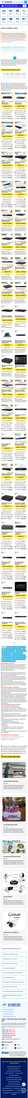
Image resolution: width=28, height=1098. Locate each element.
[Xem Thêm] (14, 57)
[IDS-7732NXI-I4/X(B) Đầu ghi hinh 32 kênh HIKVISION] (7, 262)
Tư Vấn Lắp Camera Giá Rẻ (10, 824)
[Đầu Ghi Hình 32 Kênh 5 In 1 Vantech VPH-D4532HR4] (21, 526)
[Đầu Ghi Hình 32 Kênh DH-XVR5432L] (21, 586)
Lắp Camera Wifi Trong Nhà (9, 968)
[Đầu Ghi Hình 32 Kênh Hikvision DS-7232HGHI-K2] (7, 384)
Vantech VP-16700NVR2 (12, 647)
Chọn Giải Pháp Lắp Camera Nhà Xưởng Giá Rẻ (13, 991)
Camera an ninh (19, 1073)
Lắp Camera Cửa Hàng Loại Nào (14, 1079)
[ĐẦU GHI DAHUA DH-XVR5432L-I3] (7, 238)
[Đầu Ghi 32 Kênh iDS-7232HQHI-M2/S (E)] (7, 156)
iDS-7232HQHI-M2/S (16, 736)
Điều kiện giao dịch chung (9, 1016)
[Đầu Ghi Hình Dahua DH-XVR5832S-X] (7, 497)
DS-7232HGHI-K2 (12, 738)
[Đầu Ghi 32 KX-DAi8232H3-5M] (21, 97)
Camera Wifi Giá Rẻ (7, 1088)
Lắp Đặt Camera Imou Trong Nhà (10, 958)
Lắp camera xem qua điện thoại (13, 1077)
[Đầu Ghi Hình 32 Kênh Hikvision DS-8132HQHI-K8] (21, 359)
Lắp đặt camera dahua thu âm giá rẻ (10, 954)
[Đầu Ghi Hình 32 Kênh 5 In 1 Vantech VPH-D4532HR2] (7, 526)
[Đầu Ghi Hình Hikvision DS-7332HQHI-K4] (7, 409)
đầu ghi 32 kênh (15, 668)
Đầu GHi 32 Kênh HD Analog (7, 83)
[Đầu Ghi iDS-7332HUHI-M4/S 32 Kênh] (7, 185)
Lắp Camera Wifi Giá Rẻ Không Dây (13, 1086)
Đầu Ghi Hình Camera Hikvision (18, 655)
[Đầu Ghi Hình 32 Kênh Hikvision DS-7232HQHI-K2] (21, 384)
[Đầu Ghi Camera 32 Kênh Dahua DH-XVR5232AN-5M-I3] (7, 126)
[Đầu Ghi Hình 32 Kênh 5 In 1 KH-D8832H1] (7, 616)
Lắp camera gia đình (14, 1075)
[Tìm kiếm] (25, 2)
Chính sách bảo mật (8, 1014)
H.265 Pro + (17, 73)
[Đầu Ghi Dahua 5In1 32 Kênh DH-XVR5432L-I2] (21, 310)
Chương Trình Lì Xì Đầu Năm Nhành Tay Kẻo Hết (15, 659)
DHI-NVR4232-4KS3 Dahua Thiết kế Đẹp (12, 649)
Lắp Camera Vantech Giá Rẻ (14, 1066)
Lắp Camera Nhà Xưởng (14, 1084)
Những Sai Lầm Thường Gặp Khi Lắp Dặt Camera (13, 982)
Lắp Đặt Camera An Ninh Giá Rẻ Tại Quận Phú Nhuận (12, 996)
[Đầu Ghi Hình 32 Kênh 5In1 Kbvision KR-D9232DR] (7, 586)
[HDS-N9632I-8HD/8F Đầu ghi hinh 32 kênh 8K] (7, 468)
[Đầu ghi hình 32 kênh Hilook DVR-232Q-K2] (21, 438)
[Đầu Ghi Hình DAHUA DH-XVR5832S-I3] (21, 214)
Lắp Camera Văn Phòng (14, 1081)
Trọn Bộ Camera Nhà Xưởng (11, 781)
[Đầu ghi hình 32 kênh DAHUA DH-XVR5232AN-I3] (21, 262)
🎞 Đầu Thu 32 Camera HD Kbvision (19, 47)
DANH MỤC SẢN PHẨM (11, 6)
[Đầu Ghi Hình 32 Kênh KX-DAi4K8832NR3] (21, 185)
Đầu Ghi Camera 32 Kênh (10, 28)
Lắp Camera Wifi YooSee (19, 1088)
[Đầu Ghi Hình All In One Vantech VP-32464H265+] (21, 468)
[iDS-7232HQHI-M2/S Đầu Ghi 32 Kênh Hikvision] (7, 286)
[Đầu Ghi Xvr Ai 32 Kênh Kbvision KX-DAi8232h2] (21, 497)
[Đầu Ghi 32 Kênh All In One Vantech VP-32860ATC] (7, 438)
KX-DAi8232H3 (10, 739)
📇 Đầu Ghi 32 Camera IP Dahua (7, 51)
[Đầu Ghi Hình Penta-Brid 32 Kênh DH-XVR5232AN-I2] (7, 310)
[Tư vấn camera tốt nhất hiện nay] (26, 16)
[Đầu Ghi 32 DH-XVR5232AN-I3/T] (7, 97)
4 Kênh (23, 73)
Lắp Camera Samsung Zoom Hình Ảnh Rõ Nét (12, 972)
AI (3, 73)
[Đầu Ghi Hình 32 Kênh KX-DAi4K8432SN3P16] (7, 214)
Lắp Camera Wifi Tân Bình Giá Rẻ (10, 986)
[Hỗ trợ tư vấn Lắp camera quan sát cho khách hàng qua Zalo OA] (24, 1084)
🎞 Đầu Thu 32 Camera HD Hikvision (6, 50)
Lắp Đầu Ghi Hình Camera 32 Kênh (11, 69)
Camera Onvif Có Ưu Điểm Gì (11, 932)
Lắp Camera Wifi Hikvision (8, 977)
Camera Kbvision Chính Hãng (14, 1071)
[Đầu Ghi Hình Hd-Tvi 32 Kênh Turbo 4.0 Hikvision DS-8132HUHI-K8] (21, 335)
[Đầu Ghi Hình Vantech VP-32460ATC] (21, 409)
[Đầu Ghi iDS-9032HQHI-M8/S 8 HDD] (21, 156)
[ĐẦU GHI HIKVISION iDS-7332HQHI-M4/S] (21, 238)
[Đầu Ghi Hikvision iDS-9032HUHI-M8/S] (21, 126)
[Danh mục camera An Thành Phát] (24, 6)
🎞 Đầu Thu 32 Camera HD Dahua (6, 47)
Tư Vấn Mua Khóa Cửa (20, 1090)
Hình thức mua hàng (8, 1009)
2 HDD (12, 73)
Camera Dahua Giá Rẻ (13, 1068)
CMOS (7, 73)
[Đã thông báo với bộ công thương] (5, 1052)
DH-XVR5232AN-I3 (5, 736)
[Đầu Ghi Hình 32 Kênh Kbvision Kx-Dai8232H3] (21, 286)
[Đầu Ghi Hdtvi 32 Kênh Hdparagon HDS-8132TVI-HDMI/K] (21, 616)
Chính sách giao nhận (8, 1011)
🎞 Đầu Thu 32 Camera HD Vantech (19, 50)
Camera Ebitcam (8, 896)
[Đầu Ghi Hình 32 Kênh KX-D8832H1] (7, 359)
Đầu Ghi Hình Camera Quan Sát (8, 661)
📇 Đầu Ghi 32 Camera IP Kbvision (18, 52)
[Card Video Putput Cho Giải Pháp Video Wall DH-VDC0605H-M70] (7, 335)
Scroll (24, 1090)
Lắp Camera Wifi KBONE (8, 1090)
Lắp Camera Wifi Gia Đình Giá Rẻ (12, 856)
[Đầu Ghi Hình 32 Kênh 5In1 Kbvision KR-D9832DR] (7, 556)
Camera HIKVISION (9, 1073)
